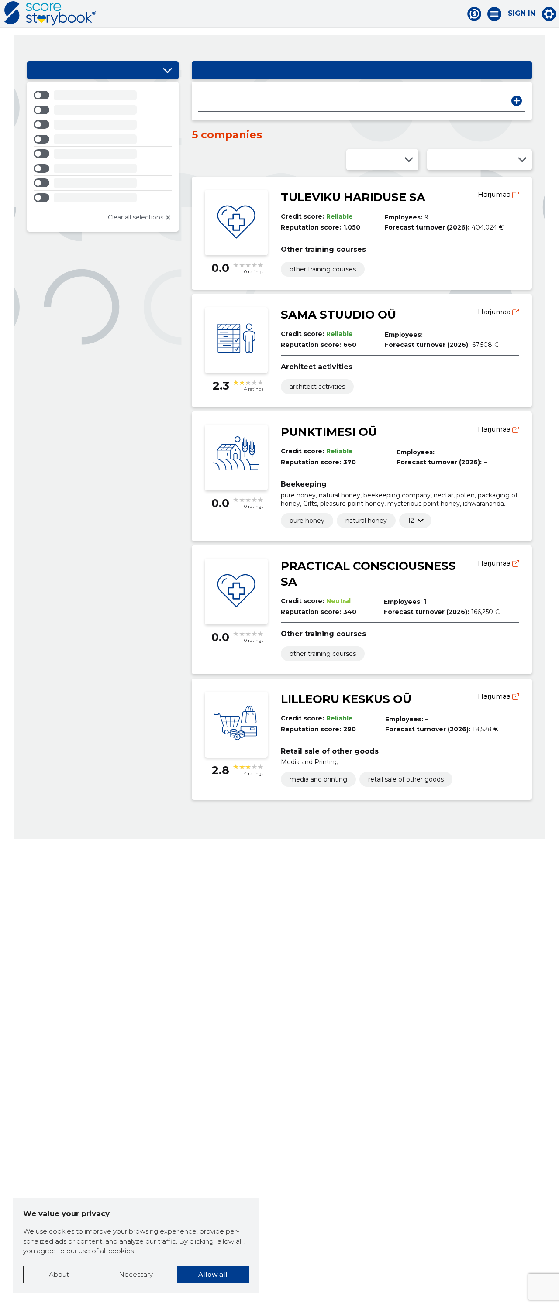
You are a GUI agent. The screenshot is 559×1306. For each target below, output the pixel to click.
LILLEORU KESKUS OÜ (346, 699)
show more (411, 520)
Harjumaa (495, 194)
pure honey (307, 520)
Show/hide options (167, 70)
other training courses (323, 269)
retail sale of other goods (406, 779)
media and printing (318, 779)
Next (516, 100)
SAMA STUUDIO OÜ (338, 315)
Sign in (521, 13)
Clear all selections (135, 217)
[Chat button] (474, 14)
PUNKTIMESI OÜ (329, 432)
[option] (103, 96)
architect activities (317, 387)
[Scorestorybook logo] (50, 13)
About (59, 1274)
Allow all (213, 1274)
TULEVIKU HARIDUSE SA (353, 197)
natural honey (366, 520)
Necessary (136, 1274)
